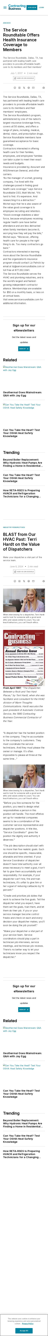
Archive (6, 23)
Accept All (24, 1331)
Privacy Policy (27, 1324)
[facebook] (15, 87)
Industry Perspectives (14, 527)
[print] (43, 87)
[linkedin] (19, 87)
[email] (33, 87)
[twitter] (24, 87)
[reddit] (28, 87)
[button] (5, 7)
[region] (24, 1325)
